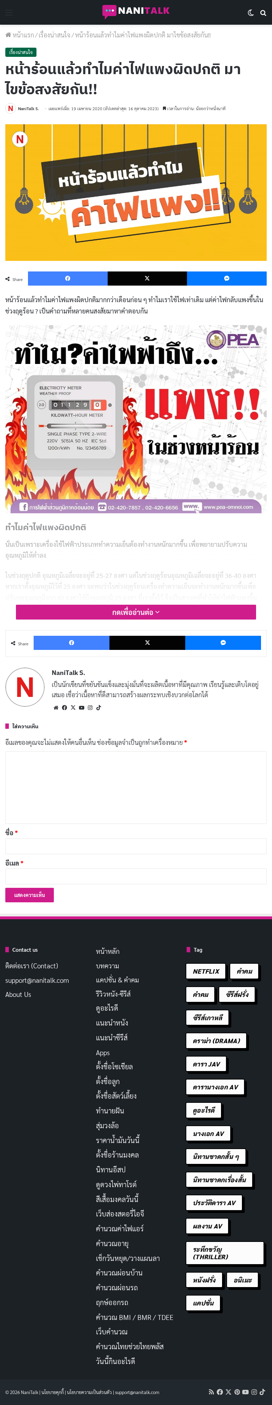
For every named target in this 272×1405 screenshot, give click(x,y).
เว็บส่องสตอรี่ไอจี (120, 1213)
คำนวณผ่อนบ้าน (119, 1272)
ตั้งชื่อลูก (108, 1081)
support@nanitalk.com (37, 980)
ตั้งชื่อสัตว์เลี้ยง (116, 1095)
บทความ (107, 965)
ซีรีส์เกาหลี (207, 1018)
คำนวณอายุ (112, 1243)
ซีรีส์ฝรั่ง (237, 994)
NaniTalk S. (28, 108)
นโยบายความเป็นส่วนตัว (89, 1392)
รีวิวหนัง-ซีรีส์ (113, 994)
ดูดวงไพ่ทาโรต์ (116, 1184)
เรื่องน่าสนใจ (54, 35)
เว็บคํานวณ (112, 1331)
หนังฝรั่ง (204, 1280)
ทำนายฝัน (110, 1110)
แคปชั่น (203, 1303)
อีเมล (14, 863)
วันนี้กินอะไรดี (115, 1361)
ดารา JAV (206, 1064)
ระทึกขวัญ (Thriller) (210, 1253)
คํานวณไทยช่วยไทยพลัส (130, 1346)
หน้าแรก (22, 35)
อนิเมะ (242, 1280)
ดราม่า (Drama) (216, 1040)
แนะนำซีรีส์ (112, 1037)
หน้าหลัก (108, 951)
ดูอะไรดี (107, 1007)
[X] (73, 708)
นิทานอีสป (111, 1169)
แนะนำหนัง (112, 1022)
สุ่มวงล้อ (107, 1125)
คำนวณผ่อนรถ (117, 1287)
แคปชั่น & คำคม (117, 979)
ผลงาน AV (207, 1226)
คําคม (200, 994)
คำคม (244, 971)
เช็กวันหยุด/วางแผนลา (128, 1258)
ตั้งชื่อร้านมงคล (117, 1154)
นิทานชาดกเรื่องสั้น (219, 1180)
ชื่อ (11, 833)
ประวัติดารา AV (214, 1202)
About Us (18, 994)
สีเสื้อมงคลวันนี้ (117, 1199)
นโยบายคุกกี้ (52, 1392)
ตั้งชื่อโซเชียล (114, 1066)
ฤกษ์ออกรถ (112, 1302)
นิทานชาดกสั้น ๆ (216, 1156)
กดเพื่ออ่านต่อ (133, 612)
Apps (103, 1052)
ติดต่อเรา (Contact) (31, 965)
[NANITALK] (136, 12)
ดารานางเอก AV (215, 1087)
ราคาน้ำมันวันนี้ (118, 1140)
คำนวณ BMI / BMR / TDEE (135, 1317)
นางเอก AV (208, 1133)
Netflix (206, 971)
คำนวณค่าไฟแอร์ (120, 1228)
